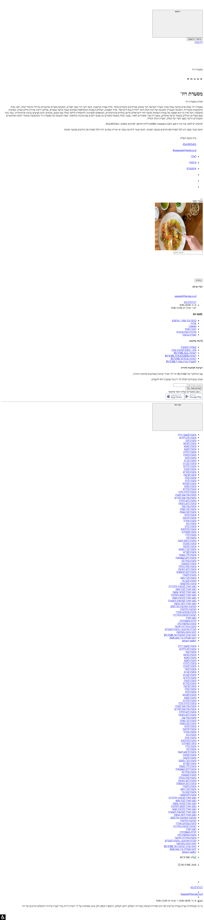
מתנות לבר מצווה (188, 509)
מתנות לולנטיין (189, 574)
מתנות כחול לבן (189, 560)
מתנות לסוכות (189, 543)
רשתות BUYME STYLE (183, 358)
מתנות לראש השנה (187, 540)
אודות (193, 323)
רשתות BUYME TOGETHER (180, 355)
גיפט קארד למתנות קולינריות (182, 586)
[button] (198, 5)
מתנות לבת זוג (189, 463)
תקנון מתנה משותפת (186, 632)
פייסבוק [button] (192, 162)
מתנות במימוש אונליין (186, 612)
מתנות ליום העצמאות (186, 557)
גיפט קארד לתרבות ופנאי (184, 597)
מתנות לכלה (190, 477)
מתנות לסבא (190, 486)
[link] (98, 871)
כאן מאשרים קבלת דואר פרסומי (185, 391)
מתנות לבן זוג (190, 460)
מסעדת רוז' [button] (197, 69)
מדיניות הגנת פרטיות (186, 332)
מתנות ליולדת (189, 451)
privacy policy (189, 640)
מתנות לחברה (189, 454)
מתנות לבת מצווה (188, 512)
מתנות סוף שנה (189, 506)
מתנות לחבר (190, 457)
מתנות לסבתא (189, 483)
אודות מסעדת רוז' (194, 101)
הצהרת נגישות (189, 334)
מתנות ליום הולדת (187, 500)
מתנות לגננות (190, 469)
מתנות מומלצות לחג (187, 623)
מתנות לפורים (189, 552)
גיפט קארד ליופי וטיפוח (185, 603)
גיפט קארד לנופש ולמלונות (183, 594)
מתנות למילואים (188, 529)
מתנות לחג (191, 537)
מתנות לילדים (189, 466)
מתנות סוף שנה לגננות (185, 494)
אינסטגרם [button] (191, 168)
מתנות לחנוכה (189, 546)
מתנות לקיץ (190, 534)
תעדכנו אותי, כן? (194, 388)
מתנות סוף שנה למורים (185, 497)
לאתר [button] (193, 156)
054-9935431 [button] (189, 144)
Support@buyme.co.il (192, 894)
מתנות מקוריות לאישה (185, 626)
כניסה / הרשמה (194, 39)
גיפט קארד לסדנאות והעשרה (182, 600)
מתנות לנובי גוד (189, 580)
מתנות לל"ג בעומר (187, 554)
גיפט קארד (191, 617)
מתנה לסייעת (190, 474)
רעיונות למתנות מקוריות (184, 614)
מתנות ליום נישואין (187, 503)
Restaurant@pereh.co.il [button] (184, 150)
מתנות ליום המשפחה (186, 572)
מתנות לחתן (190, 480)
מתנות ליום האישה (187, 569)
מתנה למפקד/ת (189, 532)
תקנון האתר (190, 329)
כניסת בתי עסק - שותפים (184, 320)
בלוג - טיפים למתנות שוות (184, 350)
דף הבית (199, 42)
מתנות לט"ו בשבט (187, 549)
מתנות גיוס (191, 523)
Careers (192, 326)
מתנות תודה (190, 526)
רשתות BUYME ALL (185, 352)
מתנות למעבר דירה (187, 434)
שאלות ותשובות (188, 347)
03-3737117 (197, 887)
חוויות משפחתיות (188, 620)
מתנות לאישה (189, 443)
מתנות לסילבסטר (188, 583)
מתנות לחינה (190, 514)
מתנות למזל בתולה (187, 566)
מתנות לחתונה (189, 517)
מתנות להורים (189, 489)
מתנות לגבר (190, 440)
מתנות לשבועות (188, 563)
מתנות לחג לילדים (187, 437)
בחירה (198, 280)
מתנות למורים (189, 471)
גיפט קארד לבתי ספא (186, 589)
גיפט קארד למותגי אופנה (184, 592)
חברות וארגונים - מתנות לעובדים (180, 629)
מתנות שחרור (189, 520)
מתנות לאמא (190, 446)
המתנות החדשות (188, 609)
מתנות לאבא (190, 449)
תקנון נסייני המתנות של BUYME (180, 635)
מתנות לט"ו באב (188, 577)
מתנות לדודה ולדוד (187, 492)
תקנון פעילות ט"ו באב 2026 (182, 637)
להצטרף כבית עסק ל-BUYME (181, 361)
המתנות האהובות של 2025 (183, 606)
